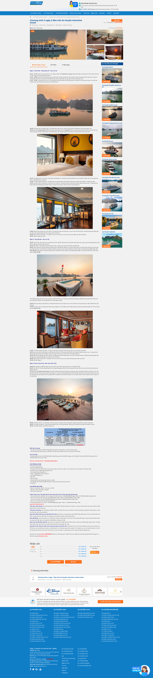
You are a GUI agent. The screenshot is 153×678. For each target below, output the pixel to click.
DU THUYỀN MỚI (82, 649)
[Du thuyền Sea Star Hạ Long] (112, 185)
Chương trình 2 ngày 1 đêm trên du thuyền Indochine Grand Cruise (61, 577)
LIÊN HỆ (109, 13)
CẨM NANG (101, 13)
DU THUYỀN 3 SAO (83, 656)
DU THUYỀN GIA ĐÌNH (83, 663)
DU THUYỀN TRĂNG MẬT (84, 665)
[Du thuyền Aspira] (115, 591)
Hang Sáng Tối (50, 25)
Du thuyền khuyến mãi (110, 64)
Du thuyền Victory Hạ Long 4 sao (62, 623)
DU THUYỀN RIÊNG (83, 660)
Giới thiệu (116, 13)
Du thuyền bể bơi (82, 658)
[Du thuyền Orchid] (53, 591)
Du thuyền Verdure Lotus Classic (62, 627)
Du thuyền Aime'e (107, 67)
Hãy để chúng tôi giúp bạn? (111, 601)
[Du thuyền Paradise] (84, 591)
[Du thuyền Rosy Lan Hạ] (112, 167)
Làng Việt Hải (58, 25)
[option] (37, 591)
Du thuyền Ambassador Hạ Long (112, 123)
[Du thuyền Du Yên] (112, 222)
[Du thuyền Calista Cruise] (112, 113)
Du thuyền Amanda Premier (61, 621)
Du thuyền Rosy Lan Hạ (109, 159)
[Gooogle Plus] (63, 565)
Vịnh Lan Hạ (42, 25)
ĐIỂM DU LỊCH (94, 13)
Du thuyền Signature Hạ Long (61, 625)
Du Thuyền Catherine (108, 232)
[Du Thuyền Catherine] (112, 240)
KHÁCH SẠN (86, 13)
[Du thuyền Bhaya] (38, 591)
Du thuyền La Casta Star (36, 635)
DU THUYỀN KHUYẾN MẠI (62, 13)
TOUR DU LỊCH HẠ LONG (75, 13)
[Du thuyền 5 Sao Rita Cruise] (112, 204)
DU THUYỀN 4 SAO (83, 653)
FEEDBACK (65, 672)
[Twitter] (67, 565)
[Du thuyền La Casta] (100, 591)
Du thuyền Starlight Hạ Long (61, 619)
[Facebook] (59, 565)
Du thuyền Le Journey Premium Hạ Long (64, 617)
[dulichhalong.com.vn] (48, 4)
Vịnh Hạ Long (34, 25)
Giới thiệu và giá (39, 65)
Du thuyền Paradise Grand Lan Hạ (38, 615)
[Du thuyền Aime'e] (112, 75)
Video (54, 65)
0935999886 (119, 28)
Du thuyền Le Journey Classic (61, 615)
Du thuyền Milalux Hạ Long (60, 633)
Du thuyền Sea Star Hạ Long (111, 177)
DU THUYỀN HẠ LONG (36, 13)
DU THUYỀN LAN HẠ (48, 13)
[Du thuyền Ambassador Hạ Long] (112, 131)
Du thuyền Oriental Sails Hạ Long (86, 615)
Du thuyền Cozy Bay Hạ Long (85, 617)
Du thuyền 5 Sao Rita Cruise (110, 195)
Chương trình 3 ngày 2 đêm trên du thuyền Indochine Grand (64, 17)
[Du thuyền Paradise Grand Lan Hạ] (112, 95)
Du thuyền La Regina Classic (61, 613)
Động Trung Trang (67, 25)
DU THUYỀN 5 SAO (83, 651)
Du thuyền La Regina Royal (61, 631)
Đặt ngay (117, 20)
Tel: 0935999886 (71, 599)
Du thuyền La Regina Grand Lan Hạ (39, 637)
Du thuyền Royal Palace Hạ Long (86, 613)
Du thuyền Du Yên (107, 213)
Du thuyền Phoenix (58, 629)
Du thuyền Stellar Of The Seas (37, 641)
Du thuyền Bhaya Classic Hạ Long (62, 637)
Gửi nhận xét (94, 552)
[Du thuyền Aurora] (112, 149)
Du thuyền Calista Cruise (109, 105)
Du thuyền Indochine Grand (40, 17)
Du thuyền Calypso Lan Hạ (60, 635)
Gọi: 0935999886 (55, 561)
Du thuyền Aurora (107, 141)
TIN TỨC (64, 665)
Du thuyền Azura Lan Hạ (36, 633)
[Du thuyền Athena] (69, 591)
